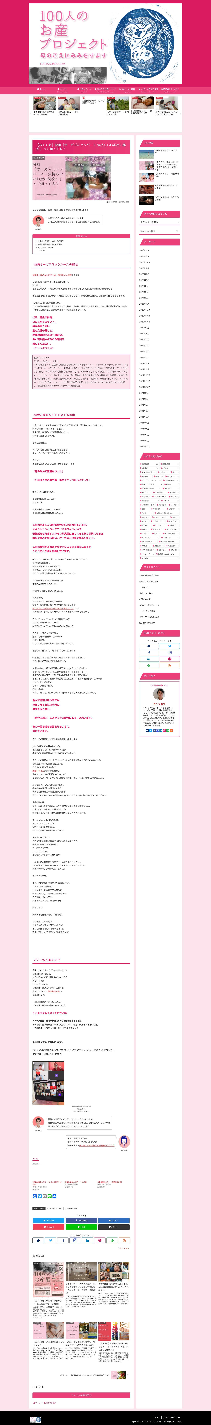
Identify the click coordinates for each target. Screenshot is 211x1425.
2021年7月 (144, 405)
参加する (145, 587)
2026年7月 (144, 250)
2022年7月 (144, 339)
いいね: (42, 251)
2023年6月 (144, 280)
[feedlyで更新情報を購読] (112, 1240)
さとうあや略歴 (148, 611)
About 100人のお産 (148, 581)
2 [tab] (105, 134)
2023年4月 (144, 286)
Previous (30, 114)
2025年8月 (144, 256)
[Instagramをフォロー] (75, 1240)
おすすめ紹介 (39, 1208)
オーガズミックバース (55, 1208)
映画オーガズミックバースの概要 (50, 241)
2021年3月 (144, 428)
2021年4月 (144, 422)
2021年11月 (144, 381)
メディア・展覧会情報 (149, 617)
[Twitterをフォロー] (50, 1240)
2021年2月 (144, 434)
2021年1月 (144, 440)
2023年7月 (144, 274)
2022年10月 (144, 321)
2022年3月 (144, 357)
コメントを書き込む (81, 1395)
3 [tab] (109, 134)
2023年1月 (144, 303)
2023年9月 (144, 268)
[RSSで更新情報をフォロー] (124, 1240)
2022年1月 (144, 369)
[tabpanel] (45, 113)
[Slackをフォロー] (100, 1240)
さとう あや (159, 704)
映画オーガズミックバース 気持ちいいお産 (52, 275)
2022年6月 (144, 345)
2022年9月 (144, 327)
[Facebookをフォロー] (63, 1240)
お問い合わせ (145, 599)
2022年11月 (144, 315)
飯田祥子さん (38, 771)
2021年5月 (144, 417)
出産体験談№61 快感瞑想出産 (109, 1182)
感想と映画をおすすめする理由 (50, 244)
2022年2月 (144, 363)
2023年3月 (144, 292)
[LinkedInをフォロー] (87, 1240)
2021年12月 (144, 375)
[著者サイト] (38, 1240)
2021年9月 (144, 393)
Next (180, 114)
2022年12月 (144, 309)
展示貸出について (147, 623)
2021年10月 (144, 387)
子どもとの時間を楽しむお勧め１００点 (97, 1146)
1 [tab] (102, 134)
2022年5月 (144, 351)
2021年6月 (144, 411)
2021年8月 (144, 399)
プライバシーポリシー (149, 575)
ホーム (157, 1417)
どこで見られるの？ (45, 247)
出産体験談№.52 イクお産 (76, 1182)
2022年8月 (144, 333)
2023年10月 (144, 262)
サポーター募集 (146, 593)
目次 (78, 236)
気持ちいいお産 (72, 1208)
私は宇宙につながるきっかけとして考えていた (53, 608)
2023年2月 (144, 298)
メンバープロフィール (149, 605)
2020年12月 (144, 446)
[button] (177, 231)
